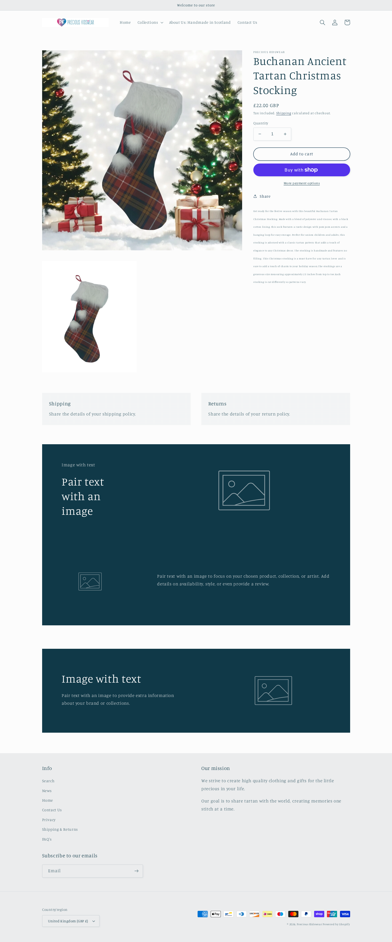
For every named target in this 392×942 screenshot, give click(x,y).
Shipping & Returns (60, 829)
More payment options (302, 183)
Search (48, 780)
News (47, 790)
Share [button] (265, 196)
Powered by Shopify (336, 924)
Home (47, 800)
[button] (150, 22)
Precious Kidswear (310, 924)
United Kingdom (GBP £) (68, 921)
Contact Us (52, 810)
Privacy (49, 819)
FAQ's (47, 839)
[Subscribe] (136, 871)
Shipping (283, 113)
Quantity (260, 123)
